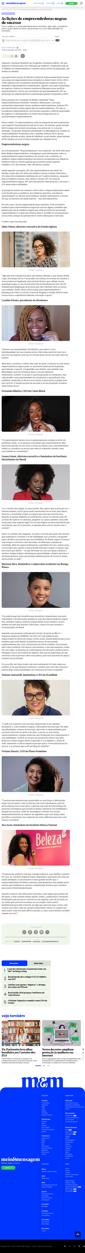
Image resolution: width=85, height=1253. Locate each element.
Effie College (45, 1224)
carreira (17, 941)
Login (58, 3)
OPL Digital (68, 1134)
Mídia (43, 1107)
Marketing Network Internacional (47, 1214)
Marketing (45, 1105)
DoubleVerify (69, 1156)
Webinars (44, 1125)
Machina (67, 1144)
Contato (49, 3)
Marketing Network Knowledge (47, 1195)
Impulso (67, 1136)
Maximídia (45, 1150)
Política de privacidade (72, 1174)
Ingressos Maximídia (71, 1187)
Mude (67, 1152)
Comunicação (46, 1103)
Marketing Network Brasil (49, 1185)
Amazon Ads (69, 1132)
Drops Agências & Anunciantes (74, 1107)
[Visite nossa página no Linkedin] (79, 1246)
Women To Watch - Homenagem (47, 1199)
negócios (36, 941)
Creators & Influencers (72, 1118)
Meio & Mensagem (8, 48)
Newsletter (37, 3)
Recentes (14, 963)
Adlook (67, 1158)
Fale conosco (69, 1176)
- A (5, 56)
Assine (71, 3)
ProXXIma (45, 1113)
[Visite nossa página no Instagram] (74, 1246)
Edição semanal (69, 1181)
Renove (67, 1170)
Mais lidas (38, 963)
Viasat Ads (68, 1146)
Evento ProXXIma (47, 1148)
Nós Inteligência (70, 1140)
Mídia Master (45, 1178)
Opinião (44, 1111)
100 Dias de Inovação (71, 1103)
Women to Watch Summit (49, 1171)
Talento (67, 1109)
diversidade (26, 941)
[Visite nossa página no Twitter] (70, 1246)
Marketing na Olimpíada (72, 1105)
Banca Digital (46, 1127)
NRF (43, 1144)
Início (3, 9)
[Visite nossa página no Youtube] (84, 1246)
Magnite (67, 1148)
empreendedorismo (50, 941)
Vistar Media (69, 1142)
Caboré (44, 1154)
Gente (43, 1109)
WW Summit (45, 1146)
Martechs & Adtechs (71, 1122)
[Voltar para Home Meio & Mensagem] (18, 3)
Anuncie (67, 1172)
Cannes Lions (45, 1138)
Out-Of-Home (69, 1120)
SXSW (43, 1140)
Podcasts (44, 1121)
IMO (66, 1130)
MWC (43, 1142)
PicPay (67, 1138)
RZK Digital (68, 1154)
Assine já (8, 1168)
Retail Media (69, 1115)
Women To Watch (47, 1115)
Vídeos (44, 1123)
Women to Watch (12, 9)
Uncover (67, 1150)
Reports (44, 1131)
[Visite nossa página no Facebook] (65, 1246)
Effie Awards (45, 1152)
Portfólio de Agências (48, 1129)
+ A (8, 56)
